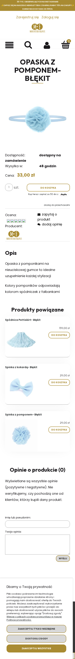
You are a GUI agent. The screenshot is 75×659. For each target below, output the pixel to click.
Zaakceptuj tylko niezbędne (36, 628)
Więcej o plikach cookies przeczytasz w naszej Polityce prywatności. (34, 618)
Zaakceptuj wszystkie (36, 648)
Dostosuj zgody (36, 638)
